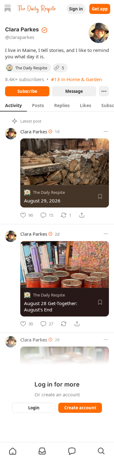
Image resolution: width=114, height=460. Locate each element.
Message (74, 91)
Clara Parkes (33, 131)
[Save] (100, 196)
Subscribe (27, 91)
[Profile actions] (104, 91)
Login (34, 408)
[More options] (106, 131)
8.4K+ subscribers (24, 79)
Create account (80, 408)
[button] (13, 451)
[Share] (81, 215)
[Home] (7, 9)
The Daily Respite (49, 192)
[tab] (13, 105)
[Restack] (63, 324)
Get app (100, 9)
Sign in (76, 9)
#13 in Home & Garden (76, 79)
